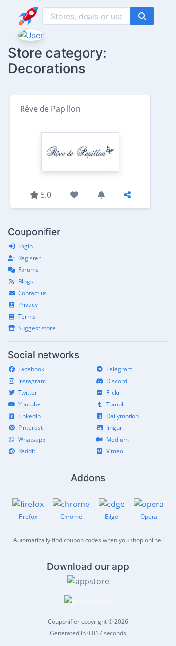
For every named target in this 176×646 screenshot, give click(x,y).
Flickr (113, 392)
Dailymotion (122, 416)
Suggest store (37, 328)
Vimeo (114, 451)
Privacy (28, 305)
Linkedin (29, 416)
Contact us (32, 293)
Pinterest (30, 428)
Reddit (26, 451)
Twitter (27, 392)
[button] (30, 34)
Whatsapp (31, 439)
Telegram (119, 369)
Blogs (25, 281)
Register (29, 258)
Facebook (31, 369)
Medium (117, 439)
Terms (27, 316)
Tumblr (116, 404)
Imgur (114, 428)
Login (25, 246)
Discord (116, 381)
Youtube (29, 404)
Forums (28, 269)
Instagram (32, 381)
